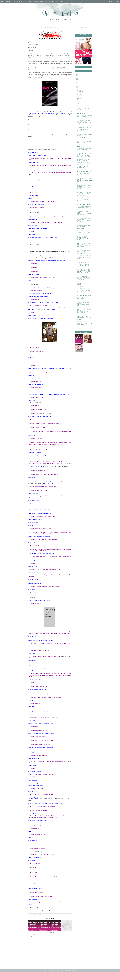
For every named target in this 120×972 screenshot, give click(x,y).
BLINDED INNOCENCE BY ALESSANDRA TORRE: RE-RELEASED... (82, 129)
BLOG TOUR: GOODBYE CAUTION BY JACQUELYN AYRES (84, 202)
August (79, 95)
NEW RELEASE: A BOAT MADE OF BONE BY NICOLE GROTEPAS (83, 209)
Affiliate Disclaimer (38, 1)
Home (2, 1)
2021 (77, 79)
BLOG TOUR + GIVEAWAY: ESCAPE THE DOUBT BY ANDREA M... (83, 144)
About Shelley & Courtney (52, 1)
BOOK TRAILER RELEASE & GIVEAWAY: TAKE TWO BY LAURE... (84, 317)
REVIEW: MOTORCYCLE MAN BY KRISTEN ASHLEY (83, 140)
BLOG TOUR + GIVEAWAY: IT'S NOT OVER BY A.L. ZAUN (83, 214)
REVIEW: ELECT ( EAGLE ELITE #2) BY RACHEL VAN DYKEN (83, 118)
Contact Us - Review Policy (19, 1)
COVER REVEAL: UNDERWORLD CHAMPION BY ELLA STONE (83, 272)
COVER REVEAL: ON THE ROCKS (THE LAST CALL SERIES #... (83, 249)
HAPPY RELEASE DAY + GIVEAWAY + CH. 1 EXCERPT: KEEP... (84, 142)
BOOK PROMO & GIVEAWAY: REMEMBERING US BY (82, 223)
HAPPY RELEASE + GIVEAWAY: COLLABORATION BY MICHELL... (83, 156)
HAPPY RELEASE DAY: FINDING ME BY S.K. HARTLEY (83, 151)
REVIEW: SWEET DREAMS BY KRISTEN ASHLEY (82, 312)
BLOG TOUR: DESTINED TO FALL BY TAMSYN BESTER (83, 228)
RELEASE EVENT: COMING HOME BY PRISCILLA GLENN (84, 169)
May (78, 99)
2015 (77, 87)
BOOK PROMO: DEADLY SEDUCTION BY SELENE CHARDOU (83, 296)
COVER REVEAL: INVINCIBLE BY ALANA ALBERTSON (83, 165)
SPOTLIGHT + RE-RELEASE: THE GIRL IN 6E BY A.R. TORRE (84, 190)
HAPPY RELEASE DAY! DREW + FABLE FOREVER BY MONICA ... (84, 237)
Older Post (69, 965)
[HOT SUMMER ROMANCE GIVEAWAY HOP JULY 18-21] (79, 347)
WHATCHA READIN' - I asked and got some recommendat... (83, 216)
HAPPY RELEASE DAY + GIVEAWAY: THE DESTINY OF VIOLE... (83, 289)
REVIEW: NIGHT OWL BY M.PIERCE (83, 232)
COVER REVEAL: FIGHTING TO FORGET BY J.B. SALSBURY (82, 183)
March (78, 102)
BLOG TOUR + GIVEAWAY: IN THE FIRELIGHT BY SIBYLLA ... (83, 307)
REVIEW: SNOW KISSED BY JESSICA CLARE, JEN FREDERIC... (83, 160)
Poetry (29, 1)
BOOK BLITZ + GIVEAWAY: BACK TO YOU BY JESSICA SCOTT (83, 293)
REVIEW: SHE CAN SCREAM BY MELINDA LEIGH (82, 167)
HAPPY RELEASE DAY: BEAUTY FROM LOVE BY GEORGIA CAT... (84, 116)
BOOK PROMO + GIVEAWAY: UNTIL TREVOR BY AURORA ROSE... (83, 270)
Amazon (47, 910)
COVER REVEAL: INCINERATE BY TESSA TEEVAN (83, 279)
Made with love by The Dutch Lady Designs (67, 970)
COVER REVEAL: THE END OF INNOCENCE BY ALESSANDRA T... (83, 322)
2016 (77, 86)
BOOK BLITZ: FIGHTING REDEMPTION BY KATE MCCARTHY (84, 231)
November (79, 91)
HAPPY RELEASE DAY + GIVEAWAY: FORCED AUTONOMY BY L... (83, 310)
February (79, 103)
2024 (77, 75)
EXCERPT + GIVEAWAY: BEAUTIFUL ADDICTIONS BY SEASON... (83, 111)
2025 (77, 74)
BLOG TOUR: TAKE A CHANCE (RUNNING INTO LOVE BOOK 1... (83, 162)
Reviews (8, 1)
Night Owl (38, 914)
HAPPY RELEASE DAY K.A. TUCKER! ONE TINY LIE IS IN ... (83, 244)
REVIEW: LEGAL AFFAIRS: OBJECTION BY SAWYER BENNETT (84, 267)
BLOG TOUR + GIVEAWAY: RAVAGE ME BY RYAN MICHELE (84, 291)
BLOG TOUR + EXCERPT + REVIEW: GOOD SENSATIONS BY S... (83, 251)
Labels (61, 1)
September (79, 94)
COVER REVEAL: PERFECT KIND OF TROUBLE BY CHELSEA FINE (83, 265)
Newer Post (30, 965)
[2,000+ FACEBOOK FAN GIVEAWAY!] (79, 338)
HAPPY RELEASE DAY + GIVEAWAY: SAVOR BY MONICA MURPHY (83, 193)
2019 (77, 82)
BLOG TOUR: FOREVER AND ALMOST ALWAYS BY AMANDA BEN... (84, 207)
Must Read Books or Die (51, 970)
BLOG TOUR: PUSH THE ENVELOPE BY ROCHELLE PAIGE (83, 253)
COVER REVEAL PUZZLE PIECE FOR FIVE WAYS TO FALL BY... (83, 107)
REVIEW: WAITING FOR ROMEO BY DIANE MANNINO (83, 195)
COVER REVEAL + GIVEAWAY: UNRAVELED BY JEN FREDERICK (83, 314)
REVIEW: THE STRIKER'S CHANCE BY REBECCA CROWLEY (84, 226)
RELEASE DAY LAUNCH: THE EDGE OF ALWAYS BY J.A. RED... (83, 241)
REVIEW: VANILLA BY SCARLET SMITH (84, 127)
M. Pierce (34, 914)
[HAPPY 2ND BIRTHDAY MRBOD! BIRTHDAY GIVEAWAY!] (87, 338)
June (78, 98)
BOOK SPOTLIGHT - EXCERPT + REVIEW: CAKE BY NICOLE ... (82, 234)
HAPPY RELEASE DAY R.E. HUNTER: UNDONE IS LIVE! (84, 298)
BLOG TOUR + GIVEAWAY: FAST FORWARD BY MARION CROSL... (83, 277)
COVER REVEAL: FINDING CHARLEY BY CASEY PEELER (83, 174)
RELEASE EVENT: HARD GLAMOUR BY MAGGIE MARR (83, 219)
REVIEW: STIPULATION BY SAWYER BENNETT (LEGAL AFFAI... (83, 149)
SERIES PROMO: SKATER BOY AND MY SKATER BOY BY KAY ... (83, 260)
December (79, 90)
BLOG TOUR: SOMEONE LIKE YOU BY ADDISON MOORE (84, 137)
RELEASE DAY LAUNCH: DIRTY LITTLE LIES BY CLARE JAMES (83, 147)
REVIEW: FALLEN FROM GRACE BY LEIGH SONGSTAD (83, 198)
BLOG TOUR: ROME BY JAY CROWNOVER (82, 286)
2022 (77, 78)
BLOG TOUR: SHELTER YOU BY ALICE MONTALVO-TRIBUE (84, 176)
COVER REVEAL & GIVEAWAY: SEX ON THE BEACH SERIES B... (84, 123)
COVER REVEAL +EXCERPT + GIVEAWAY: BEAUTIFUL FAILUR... (83, 114)
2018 (77, 83)
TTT (35, 915)
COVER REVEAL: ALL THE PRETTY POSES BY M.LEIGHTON (83, 246)
